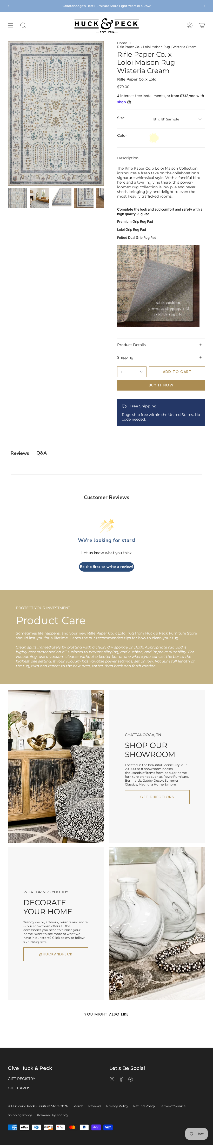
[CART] (202, 25)
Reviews (94, 1106)
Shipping (125, 357)
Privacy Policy (117, 1106)
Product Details (131, 344)
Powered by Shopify (52, 1115)
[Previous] (9, 6)
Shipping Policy (20, 1115)
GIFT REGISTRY (21, 1078)
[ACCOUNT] (190, 25)
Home (122, 43)
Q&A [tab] (41, 453)
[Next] (204, 6)
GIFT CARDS (19, 1088)
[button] (23, 25)
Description (127, 158)
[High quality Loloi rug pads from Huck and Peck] (158, 329)
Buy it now (161, 385)
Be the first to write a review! (106, 566)
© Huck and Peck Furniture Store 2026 (38, 1106)
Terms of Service (172, 1106)
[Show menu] (10, 25)
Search (78, 1106)
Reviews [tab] (20, 453)
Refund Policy (144, 1106)
